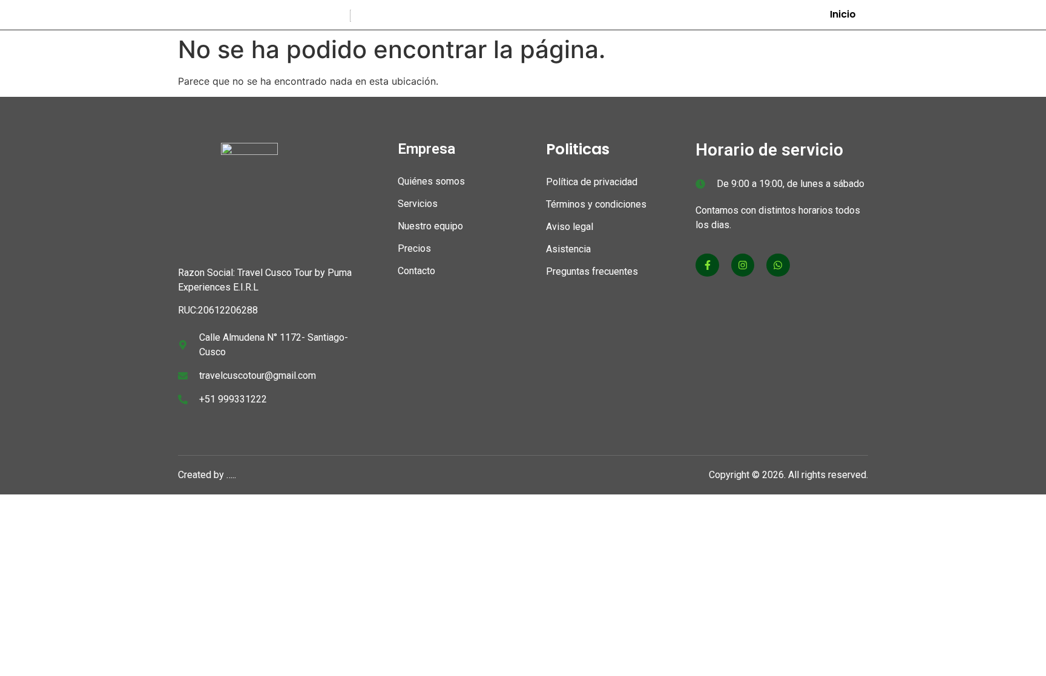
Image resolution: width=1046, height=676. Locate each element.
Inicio (843, 14)
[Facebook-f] (707, 265)
